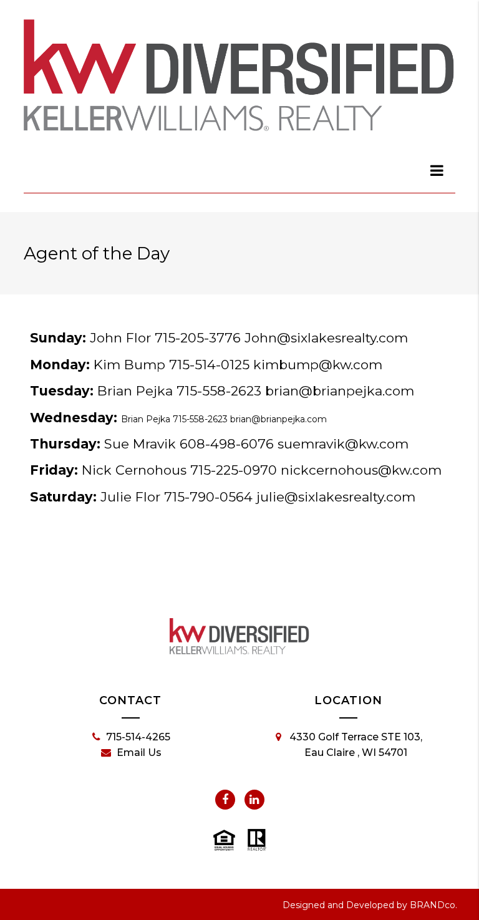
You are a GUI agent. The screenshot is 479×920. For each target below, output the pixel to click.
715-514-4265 (138, 737)
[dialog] (437, 170)
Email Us (139, 752)
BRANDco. (433, 905)
